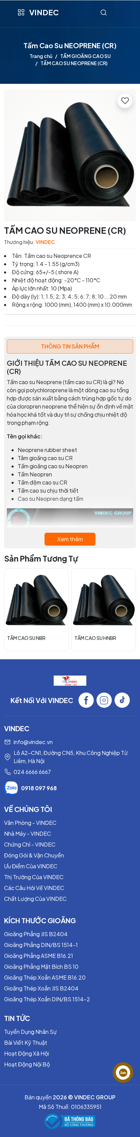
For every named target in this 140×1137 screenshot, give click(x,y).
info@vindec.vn (33, 741)
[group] (70, 155)
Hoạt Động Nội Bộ (27, 1064)
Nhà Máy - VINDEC (27, 833)
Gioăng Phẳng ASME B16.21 (38, 955)
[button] (125, 609)
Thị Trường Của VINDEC (34, 876)
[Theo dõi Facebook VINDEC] (86, 700)
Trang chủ (41, 56)
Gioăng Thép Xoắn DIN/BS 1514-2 (47, 999)
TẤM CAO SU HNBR (95, 638)
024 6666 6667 (32, 771)
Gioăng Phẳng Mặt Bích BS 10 (41, 966)
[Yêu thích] (125, 100)
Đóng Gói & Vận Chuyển (34, 855)
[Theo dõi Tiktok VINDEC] (122, 700)
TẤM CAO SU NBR (26, 638)
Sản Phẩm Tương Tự (41, 558)
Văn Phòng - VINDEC (30, 822)
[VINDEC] (70, 680)
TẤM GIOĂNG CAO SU (85, 56)
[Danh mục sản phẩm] (21, 12)
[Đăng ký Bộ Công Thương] (70, 1121)
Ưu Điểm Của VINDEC (30, 866)
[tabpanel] (70, 452)
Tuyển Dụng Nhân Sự (30, 1031)
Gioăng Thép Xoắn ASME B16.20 (45, 977)
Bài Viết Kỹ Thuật (25, 1042)
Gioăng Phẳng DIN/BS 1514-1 (41, 944)
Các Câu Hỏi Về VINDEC (34, 887)
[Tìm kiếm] (103, 12)
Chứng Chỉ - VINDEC (29, 844)
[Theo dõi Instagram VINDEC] (104, 700)
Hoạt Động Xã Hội (26, 1053)
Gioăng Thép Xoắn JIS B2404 (41, 988)
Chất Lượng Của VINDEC (35, 898)
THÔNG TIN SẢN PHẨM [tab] (70, 346)
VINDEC (44, 12)
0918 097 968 (39, 788)
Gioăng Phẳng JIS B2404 (36, 933)
